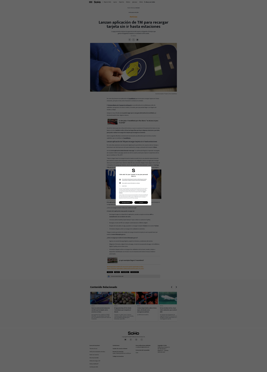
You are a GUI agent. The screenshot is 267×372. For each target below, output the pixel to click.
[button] (133, 186)
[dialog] (133, 186)
